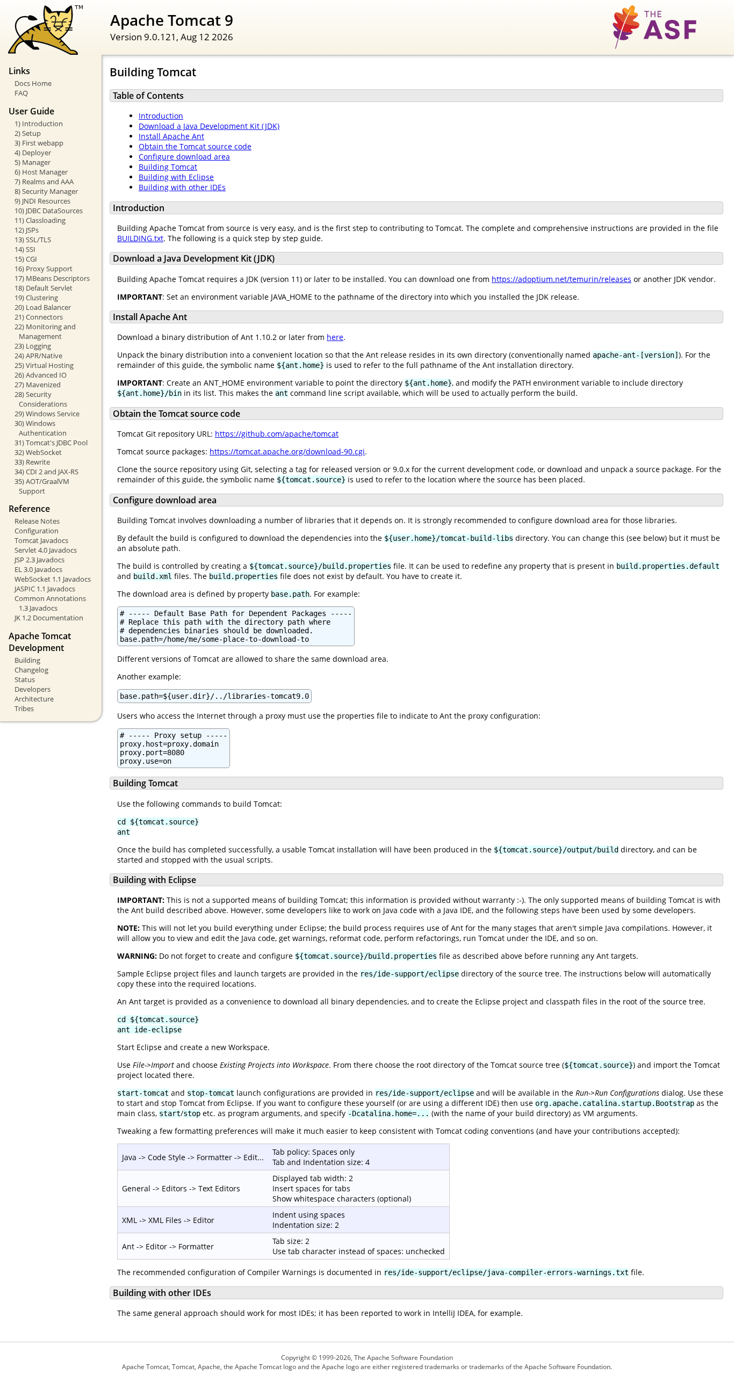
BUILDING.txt (140, 238)
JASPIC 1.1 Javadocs (45, 589)
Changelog (31, 670)
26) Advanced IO (41, 375)
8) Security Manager (46, 191)
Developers (33, 689)
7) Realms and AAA (44, 181)
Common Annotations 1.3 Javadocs (50, 603)
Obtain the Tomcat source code (195, 146)
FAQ (21, 93)
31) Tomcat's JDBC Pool (51, 442)
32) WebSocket (38, 452)
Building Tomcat (168, 167)
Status (25, 679)
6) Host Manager (41, 172)
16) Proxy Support (44, 268)
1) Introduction (39, 123)
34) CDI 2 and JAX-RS (46, 471)
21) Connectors (39, 317)
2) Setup (28, 133)
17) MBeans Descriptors (52, 278)
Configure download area (184, 156)
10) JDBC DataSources (49, 210)
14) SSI (25, 249)
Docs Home (33, 83)
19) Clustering (36, 297)
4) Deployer (33, 152)
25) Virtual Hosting (44, 365)
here (335, 337)
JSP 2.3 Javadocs (39, 560)
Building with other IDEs (182, 187)
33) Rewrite (32, 462)
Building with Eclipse (176, 177)
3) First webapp (39, 143)
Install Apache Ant (171, 136)
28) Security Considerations (41, 399)
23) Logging (33, 346)
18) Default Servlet (44, 288)
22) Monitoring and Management (45, 331)
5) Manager (33, 162)
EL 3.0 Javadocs (38, 569)
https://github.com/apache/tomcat (277, 434)
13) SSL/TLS (33, 239)
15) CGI (26, 259)
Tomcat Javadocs (41, 540)
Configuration (37, 531)
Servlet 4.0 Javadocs (46, 550)
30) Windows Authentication (41, 428)
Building (27, 660)
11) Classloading (40, 220)
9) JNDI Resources (42, 201)
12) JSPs (27, 230)
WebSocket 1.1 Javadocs (53, 579)
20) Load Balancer (43, 307)
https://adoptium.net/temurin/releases (561, 279)
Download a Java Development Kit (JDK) (209, 126)
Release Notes (37, 521)
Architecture (34, 699)
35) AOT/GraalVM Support (42, 486)
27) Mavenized (38, 384)
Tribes (24, 708)
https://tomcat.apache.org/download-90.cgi (287, 451)
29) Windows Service (47, 413)
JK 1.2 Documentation (49, 618)
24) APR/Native (38, 355)
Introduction (161, 116)
